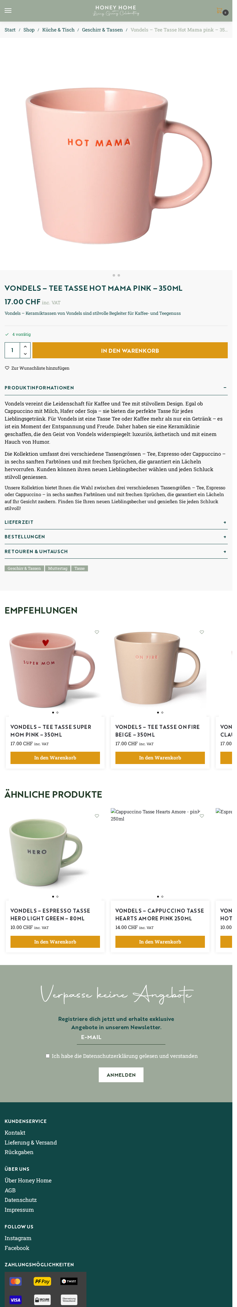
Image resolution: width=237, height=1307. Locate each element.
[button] (221, 10)
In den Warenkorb (130, 350)
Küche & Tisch (58, 30)
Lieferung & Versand (31, 1142)
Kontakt (15, 1132)
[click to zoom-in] (116, 154)
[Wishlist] (97, 632)
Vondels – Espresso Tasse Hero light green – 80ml (50, 914)
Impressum (19, 1209)
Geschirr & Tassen (102, 30)
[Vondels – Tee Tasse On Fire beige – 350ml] (160, 670)
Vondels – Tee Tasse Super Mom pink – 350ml (50, 730)
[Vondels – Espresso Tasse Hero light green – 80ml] (55, 854)
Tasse (79, 568)
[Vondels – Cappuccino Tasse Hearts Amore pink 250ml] (160, 854)
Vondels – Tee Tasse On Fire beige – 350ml (157, 730)
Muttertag (57, 568)
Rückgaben (19, 1152)
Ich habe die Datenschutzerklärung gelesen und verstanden (124, 1055)
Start (10, 30)
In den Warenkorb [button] (55, 757)
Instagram (18, 1238)
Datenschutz (21, 1199)
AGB (10, 1190)
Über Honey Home (28, 1180)
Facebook (17, 1248)
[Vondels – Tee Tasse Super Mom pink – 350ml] (55, 670)
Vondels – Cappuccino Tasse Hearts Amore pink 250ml (159, 914)
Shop (29, 30)
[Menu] (14, 10)
